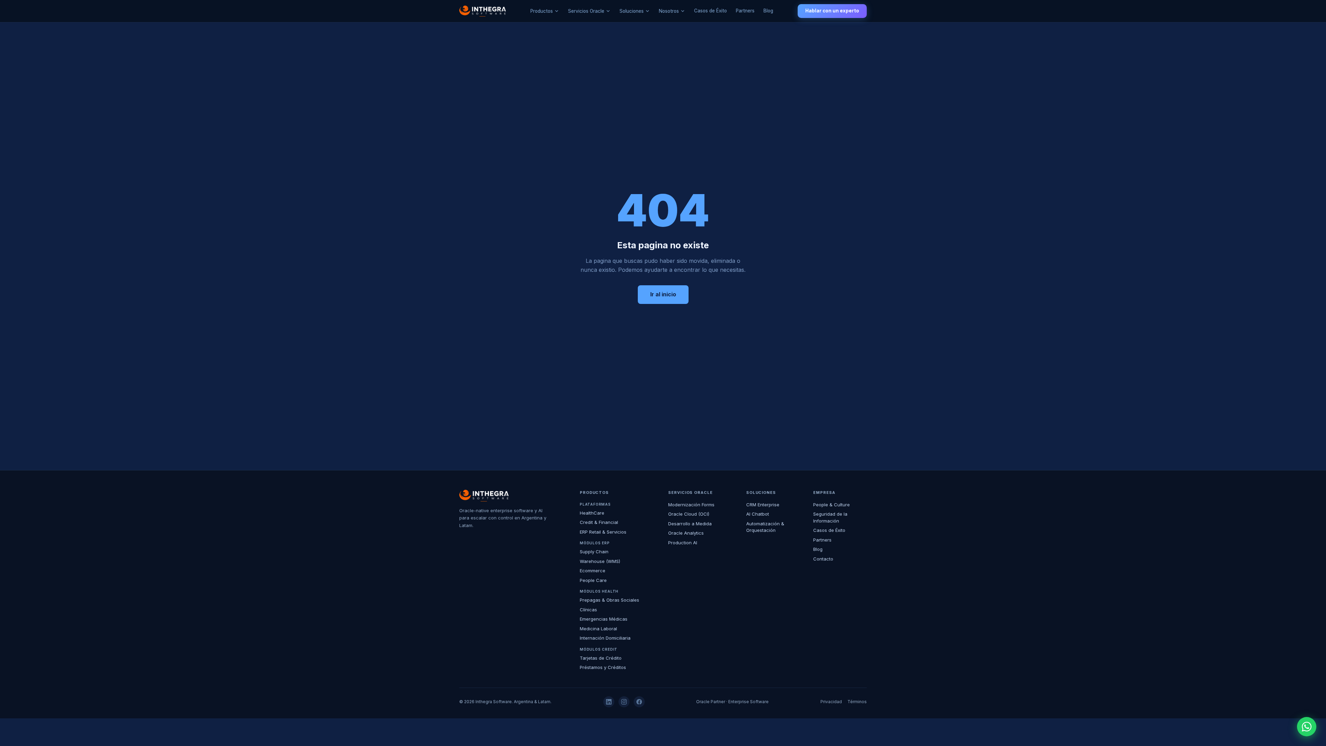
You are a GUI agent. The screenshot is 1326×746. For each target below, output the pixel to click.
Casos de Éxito (710, 10)
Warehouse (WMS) (600, 561)
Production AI (682, 542)
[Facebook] (639, 701)
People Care (593, 580)
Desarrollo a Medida (690, 523)
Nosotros (669, 11)
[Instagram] (624, 701)
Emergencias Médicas (603, 619)
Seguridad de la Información (830, 517)
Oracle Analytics (686, 533)
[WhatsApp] (1306, 726)
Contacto (823, 559)
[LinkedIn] (608, 701)
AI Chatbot (757, 514)
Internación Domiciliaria (605, 638)
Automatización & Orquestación (765, 527)
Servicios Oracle (586, 11)
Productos (541, 11)
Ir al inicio (663, 294)
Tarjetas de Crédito (601, 658)
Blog (768, 10)
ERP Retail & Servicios (603, 532)
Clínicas (588, 609)
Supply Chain (594, 551)
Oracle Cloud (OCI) (688, 514)
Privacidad (831, 701)
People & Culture (831, 504)
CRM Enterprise (762, 504)
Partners (745, 10)
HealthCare (592, 513)
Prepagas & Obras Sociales (609, 600)
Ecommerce (592, 570)
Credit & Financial (599, 522)
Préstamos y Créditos (603, 667)
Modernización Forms (691, 504)
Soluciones (631, 11)
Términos (857, 701)
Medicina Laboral (598, 628)
